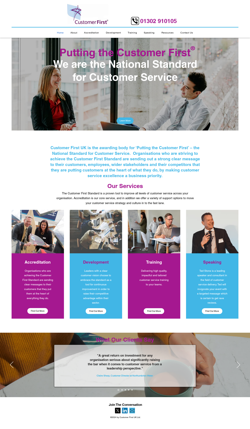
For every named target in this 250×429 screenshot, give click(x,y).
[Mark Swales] (125, 389)
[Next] (238, 365)
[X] (118, 410)
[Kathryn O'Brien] (122, 390)
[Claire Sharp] (118, 389)
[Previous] (11, 365)
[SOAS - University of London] (132, 389)
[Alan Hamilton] (128, 389)
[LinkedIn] (125, 410)
